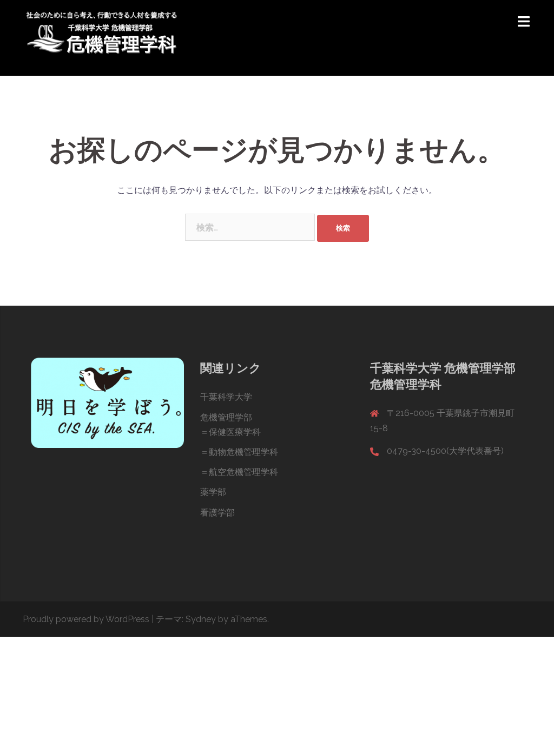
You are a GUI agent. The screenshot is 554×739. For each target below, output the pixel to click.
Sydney (201, 619)
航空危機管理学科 (243, 472)
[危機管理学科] (101, 37)
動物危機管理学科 (243, 452)
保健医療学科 (235, 432)
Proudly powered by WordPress (86, 619)
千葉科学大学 (226, 397)
